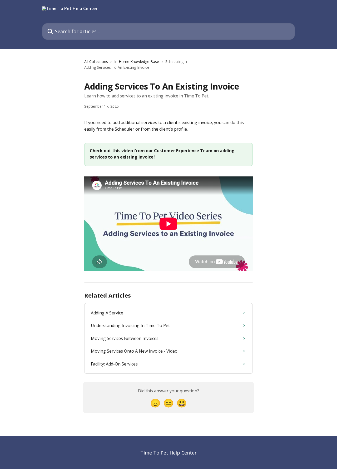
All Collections (96, 61)
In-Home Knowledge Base (136, 61)
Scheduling (174, 61)
